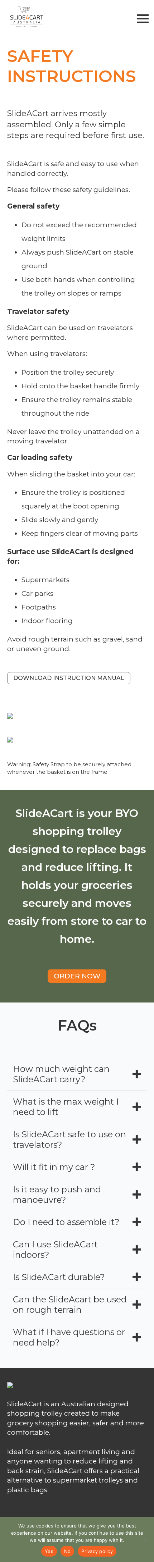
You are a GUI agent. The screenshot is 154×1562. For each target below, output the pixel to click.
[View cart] (127, 18)
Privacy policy (97, 1551)
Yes (49, 1551)
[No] (145, 1539)
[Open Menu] (143, 18)
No (67, 1551)
